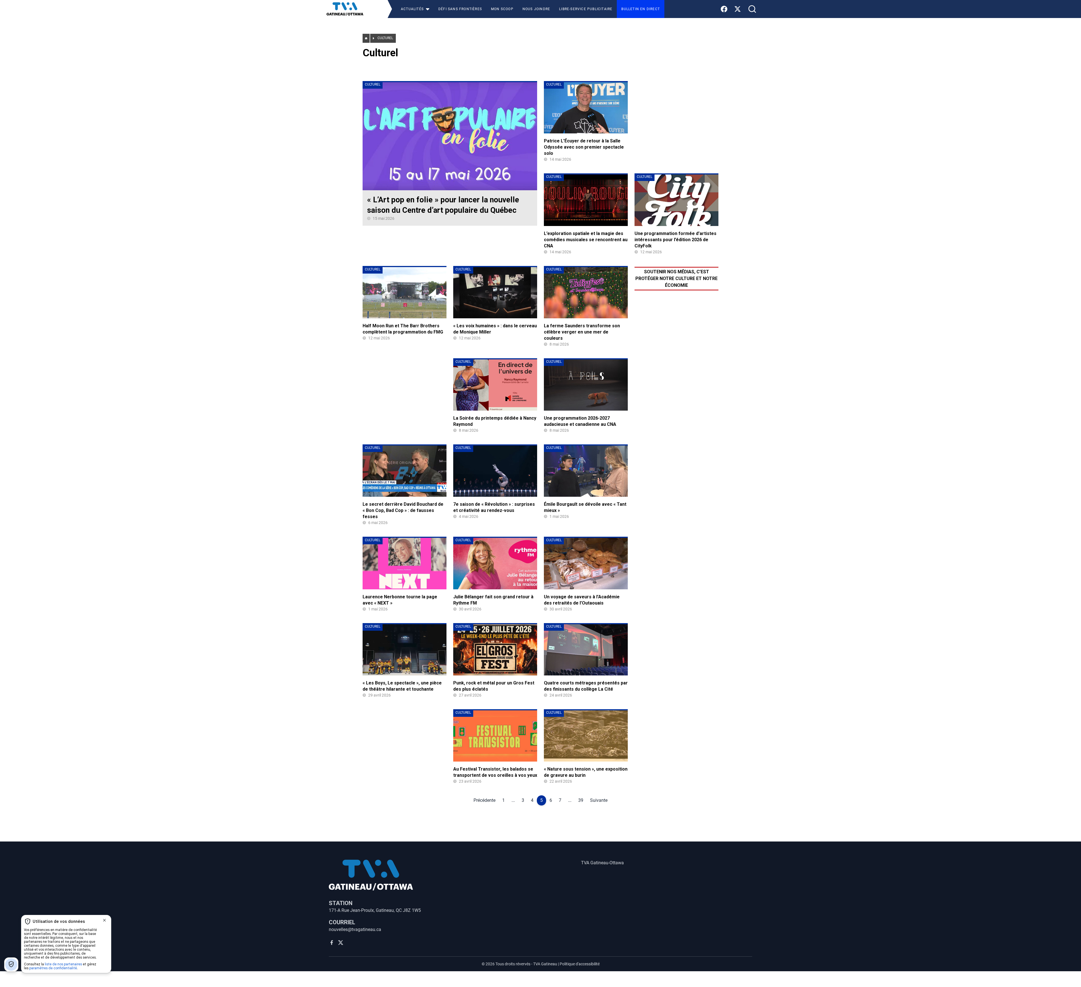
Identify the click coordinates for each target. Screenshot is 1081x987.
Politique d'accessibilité (580, 964)
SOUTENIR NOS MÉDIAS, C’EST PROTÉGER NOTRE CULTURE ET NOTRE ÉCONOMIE (676, 278)
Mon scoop (502, 9)
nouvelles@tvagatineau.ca (355, 929)
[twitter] (340, 942)
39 (580, 800)
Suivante (598, 800)
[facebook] (331, 942)
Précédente (484, 800)
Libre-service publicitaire (585, 9)
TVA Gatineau (545, 964)
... (513, 800)
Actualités (412, 9)
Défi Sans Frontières (460, 9)
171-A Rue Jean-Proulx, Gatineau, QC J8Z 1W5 (375, 910)
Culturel (385, 38)
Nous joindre (536, 9)
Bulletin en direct (640, 9)
